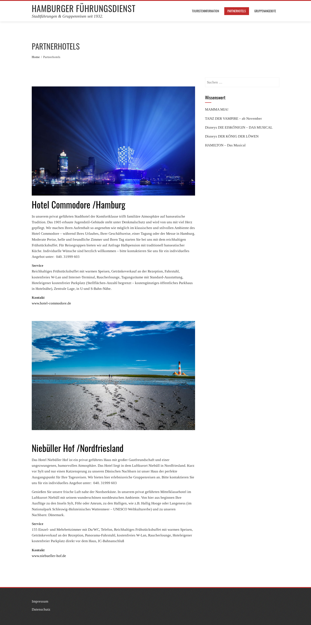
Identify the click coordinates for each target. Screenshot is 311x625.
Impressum (40, 601)
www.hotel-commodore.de (51, 303)
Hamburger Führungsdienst (84, 8)
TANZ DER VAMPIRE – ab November (233, 119)
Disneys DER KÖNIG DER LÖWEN (232, 136)
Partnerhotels (236, 11)
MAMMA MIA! (216, 109)
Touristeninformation (205, 11)
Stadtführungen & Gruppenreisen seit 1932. (67, 16)
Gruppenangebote (265, 11)
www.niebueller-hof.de (49, 556)
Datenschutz (41, 609)
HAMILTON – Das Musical (225, 145)
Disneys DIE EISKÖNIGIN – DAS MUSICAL (238, 127)
